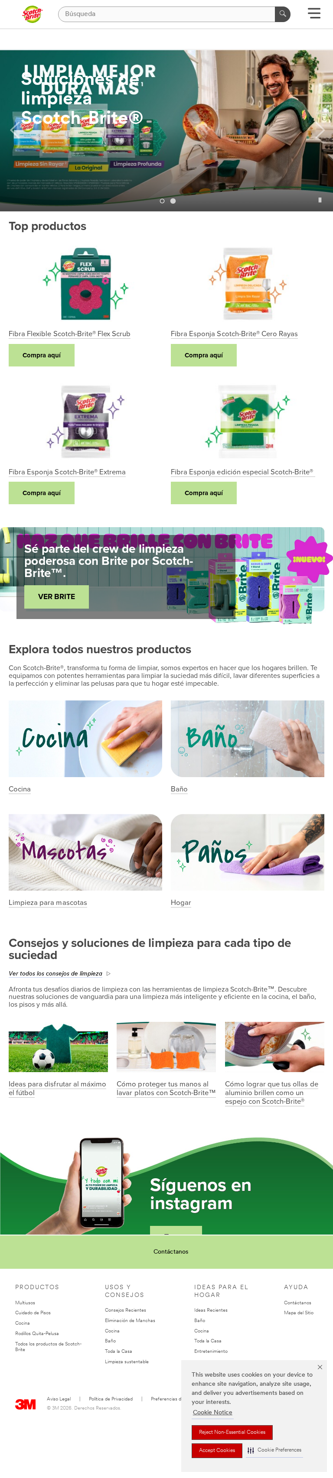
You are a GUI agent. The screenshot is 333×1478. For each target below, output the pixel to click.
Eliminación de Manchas (130, 1321)
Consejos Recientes (125, 1310)
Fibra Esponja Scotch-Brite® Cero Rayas (234, 334)
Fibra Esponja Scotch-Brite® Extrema (67, 472)
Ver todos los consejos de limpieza (55, 974)
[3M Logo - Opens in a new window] (32, 14)
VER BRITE (56, 596)
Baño (179, 789)
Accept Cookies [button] (217, 1450)
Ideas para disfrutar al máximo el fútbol (57, 1088)
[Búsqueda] (283, 14)
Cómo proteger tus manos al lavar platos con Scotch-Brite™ (166, 1088)
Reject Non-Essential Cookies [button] (232, 1432)
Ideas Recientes (211, 1310)
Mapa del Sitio (298, 1313)
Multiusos (25, 1303)
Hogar (181, 902)
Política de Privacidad (111, 1399)
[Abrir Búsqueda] (314, 16)
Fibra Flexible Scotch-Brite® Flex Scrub (70, 334)
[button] (274, 1450)
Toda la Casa (118, 1351)
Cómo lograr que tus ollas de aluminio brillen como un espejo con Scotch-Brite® (271, 1093)
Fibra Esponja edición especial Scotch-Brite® (243, 472)
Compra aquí (42, 355)
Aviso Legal (59, 1399)
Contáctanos (170, 1252)
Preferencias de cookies (176, 1399)
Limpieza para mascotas (48, 902)
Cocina (20, 789)
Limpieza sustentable (127, 1362)
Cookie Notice (212, 1413)
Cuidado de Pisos (33, 1313)
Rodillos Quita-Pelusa (37, 1334)
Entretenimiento (211, 1351)
